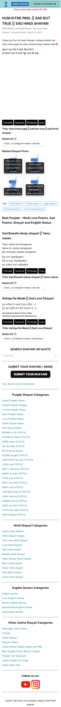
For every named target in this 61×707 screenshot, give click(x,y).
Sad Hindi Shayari (23, 28)
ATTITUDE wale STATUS (15, 510)
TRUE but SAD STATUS (14, 505)
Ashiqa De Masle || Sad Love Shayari (28, 298)
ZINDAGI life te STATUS (14, 500)
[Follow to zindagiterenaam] (35, 688)
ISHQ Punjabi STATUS (13, 514)
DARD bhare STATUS (13, 441)
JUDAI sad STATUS (12, 464)
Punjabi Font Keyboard (14, 655)
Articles (6, 633)
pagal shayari (50, 203)
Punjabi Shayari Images (14, 405)
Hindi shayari (16, 203)
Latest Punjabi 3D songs (15, 660)
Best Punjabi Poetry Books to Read (21, 651)
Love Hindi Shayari (12, 545)
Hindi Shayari (8, 28)
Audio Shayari (9, 637)
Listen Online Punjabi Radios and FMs (22, 646)
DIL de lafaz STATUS (13, 446)
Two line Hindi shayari (34, 209)
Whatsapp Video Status (14, 628)
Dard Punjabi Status (12, 414)
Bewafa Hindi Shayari (13, 554)
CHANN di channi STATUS (16, 437)
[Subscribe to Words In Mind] (25, 688)
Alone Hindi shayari (12, 567)
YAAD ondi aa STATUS (14, 496)
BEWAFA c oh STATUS (14, 432)
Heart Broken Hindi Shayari (16, 558)
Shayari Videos (10, 642)
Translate (7, 122)
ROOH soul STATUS (12, 487)
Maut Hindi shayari (12, 563)
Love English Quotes (13, 598)
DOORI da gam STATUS (14, 455)
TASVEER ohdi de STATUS (16, 491)
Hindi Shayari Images (13, 535)
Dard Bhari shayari (12, 572)
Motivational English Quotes (17, 607)
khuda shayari (32, 203)
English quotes (10, 593)
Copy (42, 122)
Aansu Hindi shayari (12, 577)
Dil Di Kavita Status (12, 450)
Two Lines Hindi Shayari (15, 540)
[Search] (55, 355)
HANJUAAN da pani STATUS (17, 459)
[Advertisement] (30, 87)
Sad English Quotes (12, 611)
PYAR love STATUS (12, 478)
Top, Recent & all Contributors (18, 383)
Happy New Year (11, 665)
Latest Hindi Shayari (13, 531)
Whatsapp (32, 122)
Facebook (20, 122)
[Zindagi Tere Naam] (6, 4)
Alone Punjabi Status (13, 423)
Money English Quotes (14, 602)
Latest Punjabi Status (13, 400)
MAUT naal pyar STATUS (15, 468)
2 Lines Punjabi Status (14, 409)
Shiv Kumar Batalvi (12, 427)
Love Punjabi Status (12, 418)
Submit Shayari (20, 4)
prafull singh (20, 32)
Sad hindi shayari (11, 209)
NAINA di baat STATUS (14, 473)
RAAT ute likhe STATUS (14, 482)
